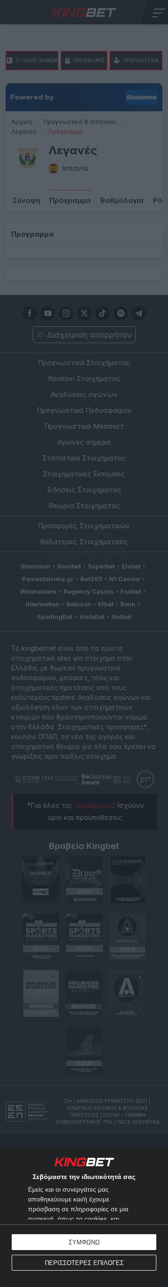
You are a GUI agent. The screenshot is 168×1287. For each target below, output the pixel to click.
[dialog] (84, 1217)
